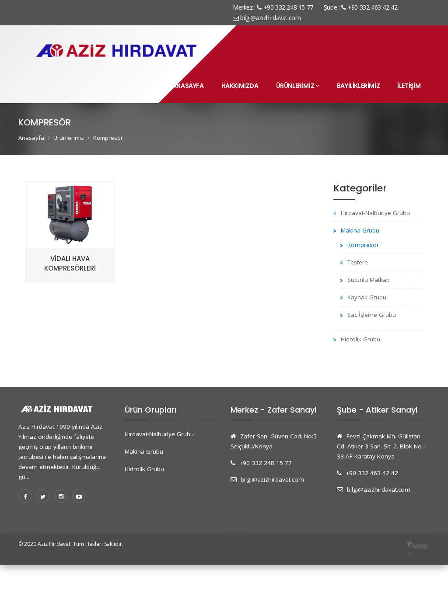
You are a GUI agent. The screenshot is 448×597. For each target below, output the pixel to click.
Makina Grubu (360, 230)
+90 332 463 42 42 (372, 473)
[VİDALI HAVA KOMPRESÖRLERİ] (69, 277)
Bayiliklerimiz (358, 85)
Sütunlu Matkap (368, 280)
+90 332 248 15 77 (265, 463)
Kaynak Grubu (366, 297)
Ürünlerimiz (295, 85)
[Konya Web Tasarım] (417, 544)
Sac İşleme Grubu (371, 315)
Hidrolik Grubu (360, 339)
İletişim (409, 85)
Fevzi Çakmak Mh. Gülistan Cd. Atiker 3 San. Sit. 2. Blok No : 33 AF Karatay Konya (381, 446)
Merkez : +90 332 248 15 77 (273, 7)
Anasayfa (188, 85)
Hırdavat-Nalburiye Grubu (375, 213)
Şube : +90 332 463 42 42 (361, 7)
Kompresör (363, 245)
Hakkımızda (240, 85)
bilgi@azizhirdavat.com (270, 18)
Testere (357, 262)
